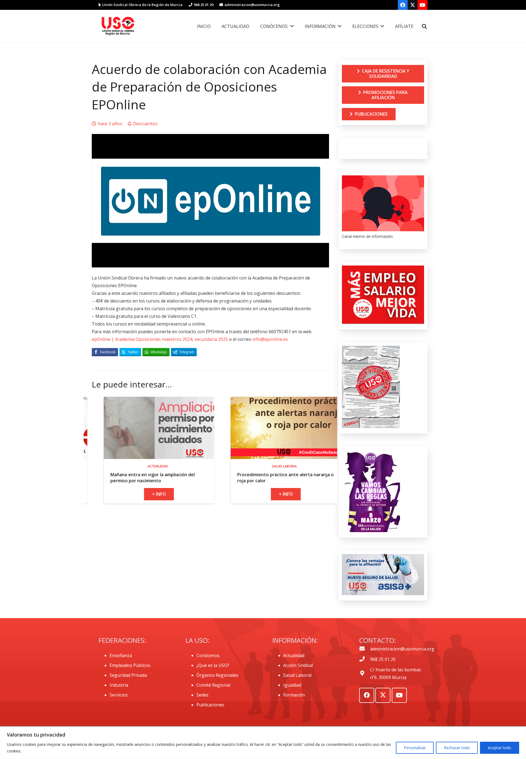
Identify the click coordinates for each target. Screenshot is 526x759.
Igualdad (292, 685)
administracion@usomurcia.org (402, 649)
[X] (413, 5)
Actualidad (293, 655)
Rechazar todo (457, 747)
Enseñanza (121, 655)
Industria (119, 685)
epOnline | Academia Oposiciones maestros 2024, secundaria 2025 (160, 339)
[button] (424, 26)
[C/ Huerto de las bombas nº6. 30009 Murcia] (364, 673)
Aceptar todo (499, 747)
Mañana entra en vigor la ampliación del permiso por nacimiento (86, 478)
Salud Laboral (297, 675)
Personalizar (415, 747)
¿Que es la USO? (212, 665)
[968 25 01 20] (364, 659)
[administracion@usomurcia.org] (364, 649)
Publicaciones (210, 705)
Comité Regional (213, 685)
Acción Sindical (298, 665)
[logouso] (118, 26)
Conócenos (207, 655)
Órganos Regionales (217, 675)
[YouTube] (422, 5)
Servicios (119, 695)
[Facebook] (403, 5)
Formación (294, 695)
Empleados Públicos (130, 665)
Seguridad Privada (128, 675)
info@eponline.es (270, 339)
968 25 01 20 (383, 659)
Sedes (202, 695)
